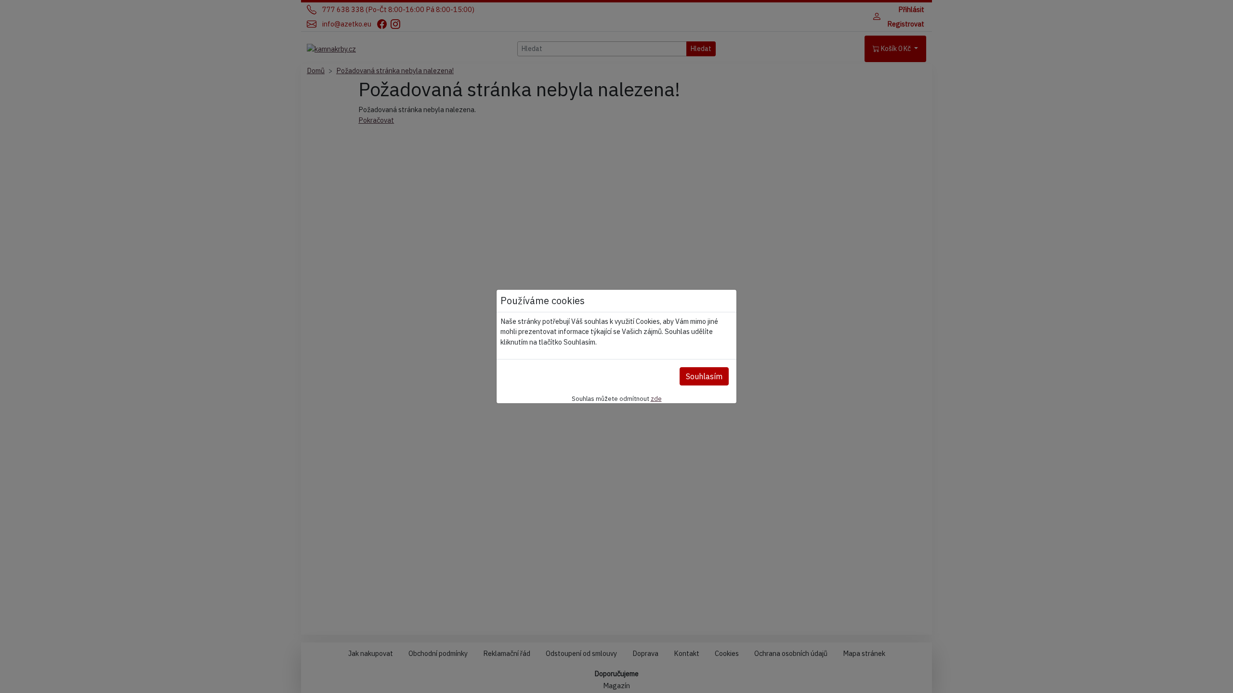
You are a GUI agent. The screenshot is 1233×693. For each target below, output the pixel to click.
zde (656, 398)
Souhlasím (704, 376)
